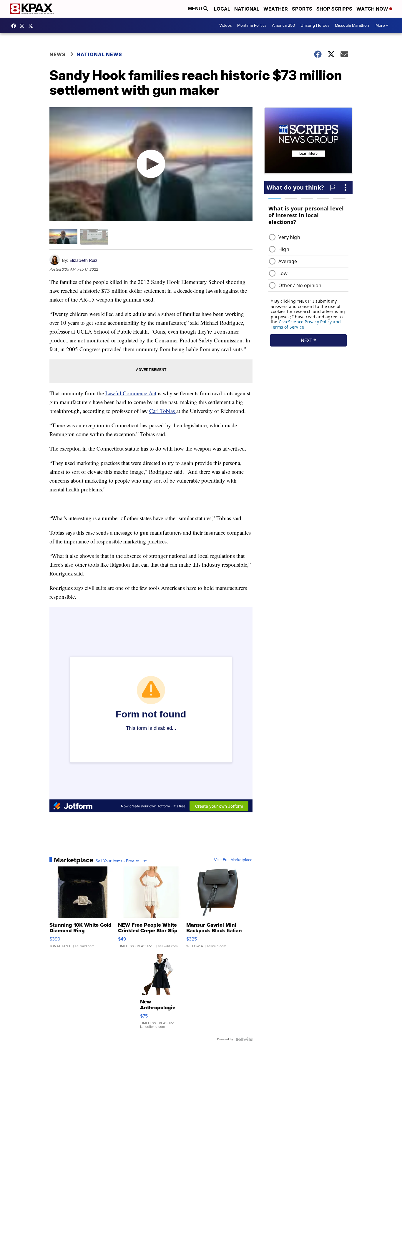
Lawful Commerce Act (130, 393)
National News (99, 54)
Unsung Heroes (315, 25)
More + (382, 25)
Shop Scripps (334, 9)
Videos (225, 25)
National (246, 9)
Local (222, 9)
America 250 (283, 25)
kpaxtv (15, 26)
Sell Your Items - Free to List (121, 861)
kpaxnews (32, 26)
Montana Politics (252, 25)
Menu (195, 8)
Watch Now (372, 9)
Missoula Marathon (352, 25)
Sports (302, 9)
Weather (275, 9)
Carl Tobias (162, 410)
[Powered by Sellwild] (244, 1039)
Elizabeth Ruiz (83, 260)
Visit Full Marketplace (233, 860)
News (57, 54)
